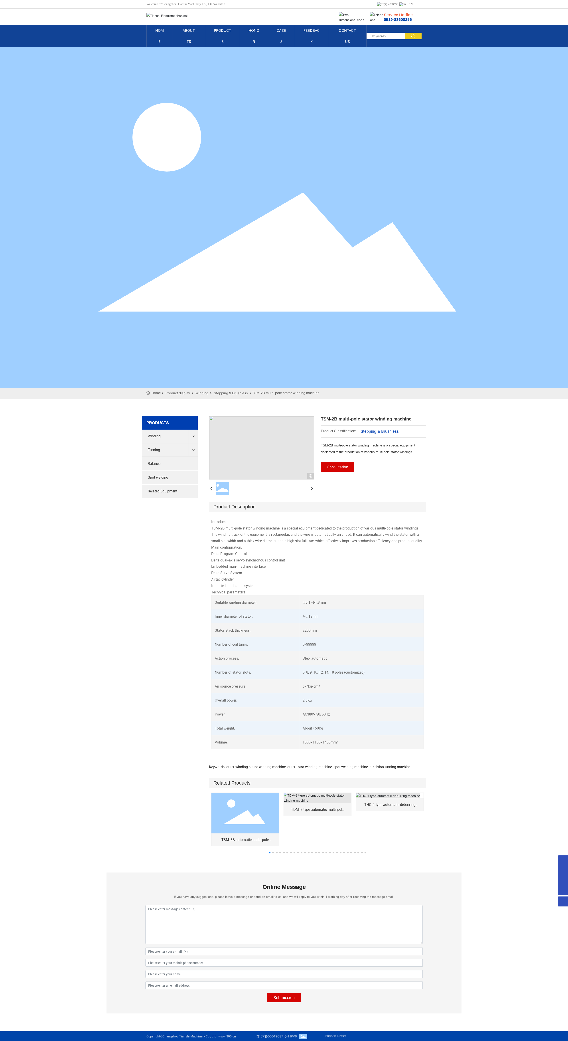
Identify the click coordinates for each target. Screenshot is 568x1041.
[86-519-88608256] (563, 870)
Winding (201, 393)
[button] (269, 852)
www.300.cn (227, 1036)
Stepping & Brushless (231, 393)
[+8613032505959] (563, 880)
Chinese (392, 4)
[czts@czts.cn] (563, 860)
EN (409, 4)
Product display (178, 393)
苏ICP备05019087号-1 (272, 1036)
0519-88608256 (398, 19)
